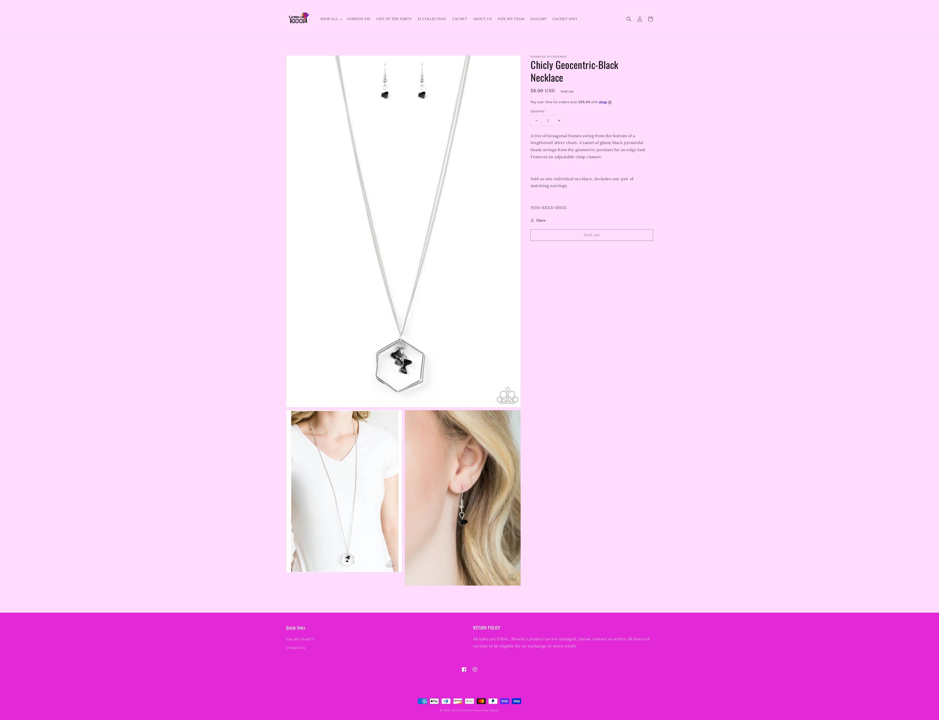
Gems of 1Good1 (461, 710)
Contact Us (295, 647)
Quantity (538, 111)
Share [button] (541, 220)
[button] (629, 19)
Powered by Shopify (486, 710)
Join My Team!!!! (300, 639)
